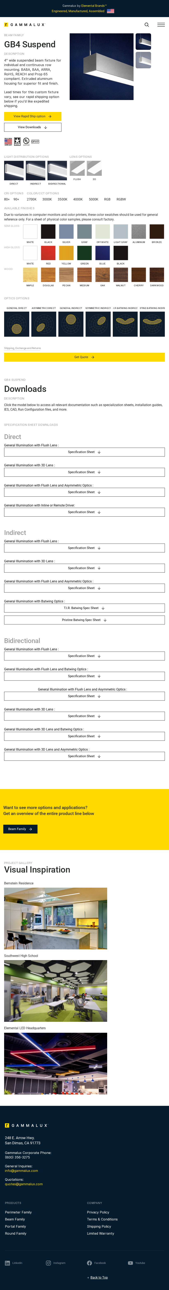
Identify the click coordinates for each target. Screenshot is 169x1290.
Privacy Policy (98, 1212)
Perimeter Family (18, 1212)
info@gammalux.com (21, 1171)
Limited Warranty (100, 1233)
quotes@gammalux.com (24, 1184)
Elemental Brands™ (94, 5)
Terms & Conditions (102, 1219)
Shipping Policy (99, 1226)
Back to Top (99, 1278)
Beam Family (15, 1219)
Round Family (15, 1233)
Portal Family (15, 1226)
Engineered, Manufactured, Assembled (78, 11)
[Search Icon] (147, 25)
